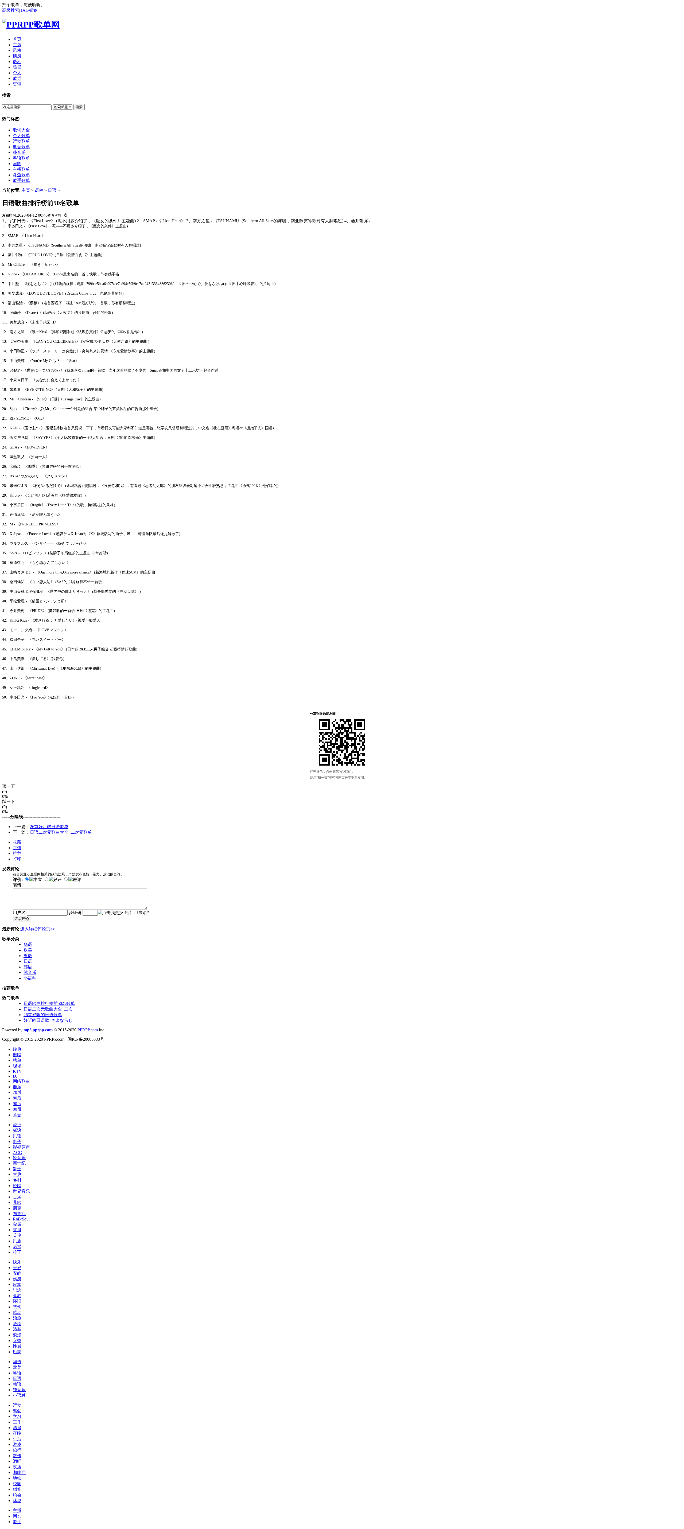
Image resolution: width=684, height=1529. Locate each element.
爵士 (17, 1169)
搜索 (79, 107)
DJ (15, 1076)
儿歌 (17, 1202)
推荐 (17, 853)
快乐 (17, 1262)
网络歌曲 (21, 1081)
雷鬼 (17, 1229)
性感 (17, 1346)
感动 (17, 1312)
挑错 (17, 847)
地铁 (17, 1478)
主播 (17, 1510)
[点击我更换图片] (115, 913)
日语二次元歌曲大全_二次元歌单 (61, 832)
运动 (17, 1405)
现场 (17, 1066)
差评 (77, 879)
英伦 (17, 1235)
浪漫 (17, 1335)
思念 (17, 1290)
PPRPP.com (87, 1030)
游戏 (17, 1444)
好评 (57, 879)
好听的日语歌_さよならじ (48, 1020)
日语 (52, 190)
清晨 (17, 1427)
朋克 (17, 1208)
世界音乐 (21, 1191)
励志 (17, 1351)
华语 (28, 944)
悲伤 (17, 1307)
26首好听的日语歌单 (49, 826)
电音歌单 (21, 147)
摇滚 (17, 1130)
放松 (17, 1323)
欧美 (28, 950)
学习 (17, 1416)
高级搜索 (10, 10)
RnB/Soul (21, 1219)
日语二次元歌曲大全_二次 (48, 1009)
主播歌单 (21, 169)
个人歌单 (21, 135)
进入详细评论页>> (37, 929)
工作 (17, 1422)
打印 (17, 859)
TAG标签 (28, 10)
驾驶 (17, 1411)
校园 (17, 1483)
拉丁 (17, 1252)
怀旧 (17, 1301)
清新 (17, 1329)
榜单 (17, 1060)
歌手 (17, 1521)
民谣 (17, 1136)
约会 (17, 1495)
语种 (39, 190)
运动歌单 (21, 141)
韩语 (28, 967)
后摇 (17, 1246)
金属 (17, 1224)
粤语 (28, 955)
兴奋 (17, 1340)
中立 (38, 879)
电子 (17, 1141)
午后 (17, 1439)
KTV (17, 1071)
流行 (17, 1124)
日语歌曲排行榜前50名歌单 (49, 1003)
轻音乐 (19, 1157)
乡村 (17, 1180)
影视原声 (21, 1147)
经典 (17, 1049)
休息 (17, 1500)
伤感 (17, 1279)
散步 (17, 1455)
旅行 (17, 1450)
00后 (17, 1109)
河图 (17, 163)
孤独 (17, 1295)
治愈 (17, 1318)
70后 (17, 1092)
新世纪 (19, 1163)
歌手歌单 (21, 180)
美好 (17, 1267)
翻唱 (17, 1054)
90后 (17, 1103)
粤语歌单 (21, 158)
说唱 (17, 1185)
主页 (26, 190)
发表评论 (22, 919)
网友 (17, 1516)
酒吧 (17, 1461)
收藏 (17, 842)
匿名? (143, 912)
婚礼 (17, 1489)
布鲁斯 (19, 1213)
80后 (17, 1098)
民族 (17, 1241)
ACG (17, 1152)
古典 (17, 1174)
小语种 (30, 978)
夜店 (17, 1467)
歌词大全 (21, 130)
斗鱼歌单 (21, 175)
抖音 (17, 1115)
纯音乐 (19, 152)
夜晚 (17, 1433)
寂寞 (17, 1284)
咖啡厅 (19, 1472)
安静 (17, 1273)
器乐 (17, 1087)
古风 (17, 1197)
